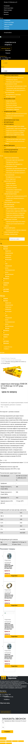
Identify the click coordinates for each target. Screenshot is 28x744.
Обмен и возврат (8, 10)
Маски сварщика (9, 145)
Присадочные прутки (12, 79)
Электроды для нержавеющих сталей (16, 86)
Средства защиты (11, 101)
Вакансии (6, 12)
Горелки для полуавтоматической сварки (14, 142)
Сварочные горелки (10, 137)
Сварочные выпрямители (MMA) (15, 133)
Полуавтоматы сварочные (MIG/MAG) (16, 128)
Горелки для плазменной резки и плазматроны (14, 117)
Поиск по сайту (4, 239)
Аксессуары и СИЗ (9, 98)
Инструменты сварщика (12, 109)
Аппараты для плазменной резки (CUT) (16, 113)
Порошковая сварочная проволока (15, 88)
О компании (7, 5)
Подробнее (14, 575)
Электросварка (9, 124)
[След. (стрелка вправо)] (9, 743)
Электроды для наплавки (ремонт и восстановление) (15, 91)
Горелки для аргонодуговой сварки (15, 139)
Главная (5, 246)
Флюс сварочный (11, 96)
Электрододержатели (11, 149)
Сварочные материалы (11, 75)
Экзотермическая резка (11, 120)
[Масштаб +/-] (21, 741)
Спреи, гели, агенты (11, 103)
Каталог (5, 249)
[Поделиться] (9, 741)
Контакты (6, 14)
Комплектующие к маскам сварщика (16, 147)
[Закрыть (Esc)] (3, 741)
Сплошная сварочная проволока (14, 77)
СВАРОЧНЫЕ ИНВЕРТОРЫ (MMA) (15, 126)
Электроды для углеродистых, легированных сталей (13, 83)
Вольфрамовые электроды (13, 94)
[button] (14, 18)
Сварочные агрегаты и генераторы (15, 130)
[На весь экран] (15, 741)
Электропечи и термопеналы (14, 107)
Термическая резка (10, 111)
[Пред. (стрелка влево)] (3, 743)
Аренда (7, 276)
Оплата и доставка (8, 8)
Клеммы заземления (10, 152)
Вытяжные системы (11, 105)
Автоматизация (9, 122)
